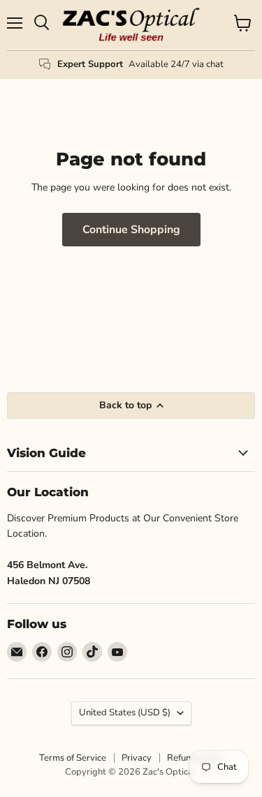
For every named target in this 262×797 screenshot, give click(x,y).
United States (124, 712)
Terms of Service (72, 758)
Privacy (137, 758)
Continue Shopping (131, 229)
